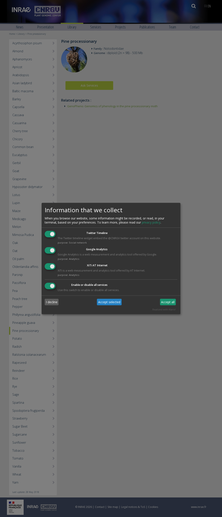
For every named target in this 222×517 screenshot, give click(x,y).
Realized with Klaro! (164, 309)
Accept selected (109, 302)
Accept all (168, 302)
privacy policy (151, 222)
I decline (51, 302)
